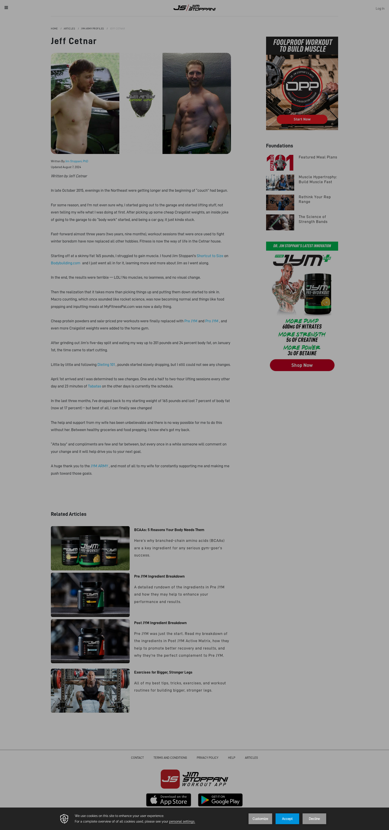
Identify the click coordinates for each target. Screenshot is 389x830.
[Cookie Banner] (194, 819)
